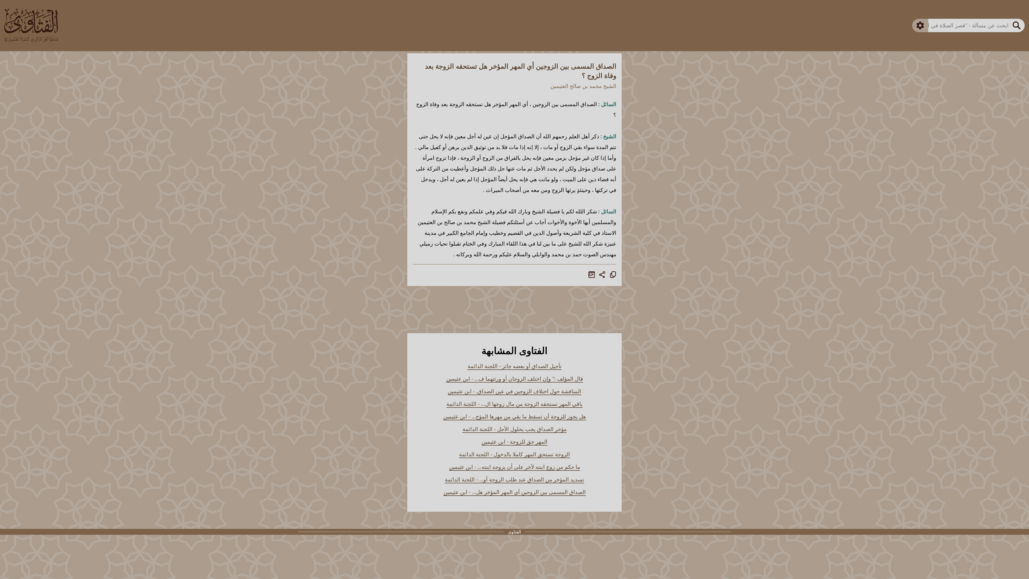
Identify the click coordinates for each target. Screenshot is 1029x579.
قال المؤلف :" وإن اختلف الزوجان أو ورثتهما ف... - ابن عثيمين (514, 378)
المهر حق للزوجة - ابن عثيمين (514, 441)
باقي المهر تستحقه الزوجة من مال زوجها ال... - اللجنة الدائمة (514, 403)
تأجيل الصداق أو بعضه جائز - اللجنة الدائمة (515, 366)
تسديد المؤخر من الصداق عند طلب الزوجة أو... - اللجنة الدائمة (514, 479)
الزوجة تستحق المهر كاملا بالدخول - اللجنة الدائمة (514, 454)
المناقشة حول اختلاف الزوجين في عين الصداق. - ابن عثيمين (514, 391)
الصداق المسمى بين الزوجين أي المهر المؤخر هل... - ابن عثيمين (514, 492)
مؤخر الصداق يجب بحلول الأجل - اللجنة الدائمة (515, 429)
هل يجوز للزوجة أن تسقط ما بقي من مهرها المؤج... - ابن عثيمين (514, 416)
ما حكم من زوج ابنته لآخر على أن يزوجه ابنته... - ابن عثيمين (514, 466)
